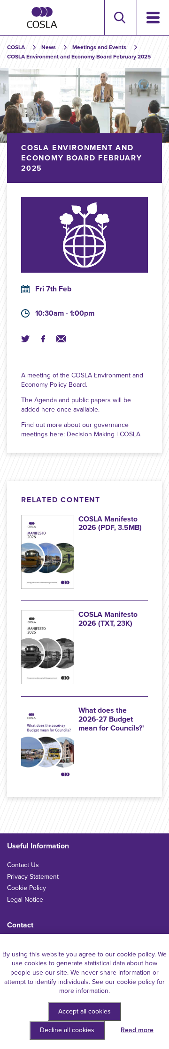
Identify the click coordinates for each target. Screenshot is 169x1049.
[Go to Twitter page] (25, 338)
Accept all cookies (84, 1011)
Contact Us (23, 865)
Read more (137, 1030)
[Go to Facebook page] (43, 338)
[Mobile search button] (119, 17)
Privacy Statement (33, 877)
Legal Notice (25, 900)
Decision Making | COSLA (103, 434)
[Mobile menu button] (153, 17)
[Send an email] (61, 338)
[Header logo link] (42, 17)
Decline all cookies (67, 1030)
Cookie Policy (26, 888)
